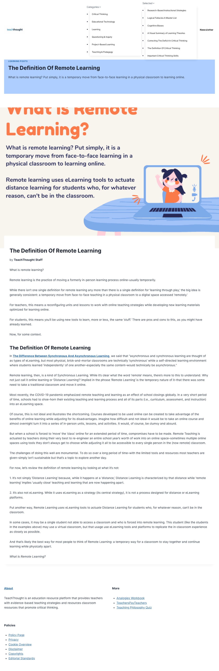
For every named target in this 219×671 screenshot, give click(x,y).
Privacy (13, 639)
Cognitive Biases (155, 25)
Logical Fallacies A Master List (162, 18)
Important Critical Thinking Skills (162, 55)
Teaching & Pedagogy (102, 52)
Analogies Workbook (131, 598)
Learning (96, 29)
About (8, 588)
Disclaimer (16, 649)
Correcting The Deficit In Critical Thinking (167, 40)
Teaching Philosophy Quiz (134, 607)
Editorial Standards (22, 658)
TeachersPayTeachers (132, 603)
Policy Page (16, 635)
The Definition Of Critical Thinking (163, 48)
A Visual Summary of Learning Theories (166, 33)
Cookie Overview (20, 644)
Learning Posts (18, 61)
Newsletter (206, 29)
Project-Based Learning (103, 44)
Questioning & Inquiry (102, 37)
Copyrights (16, 653)
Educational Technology (103, 21)
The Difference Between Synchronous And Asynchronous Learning (61, 356)
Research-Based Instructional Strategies (166, 10)
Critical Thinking (100, 14)
